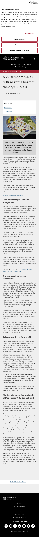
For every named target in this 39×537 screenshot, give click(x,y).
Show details (29, 33)
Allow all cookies (19, 39)
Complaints (19, 512)
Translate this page (21, 67)
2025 (21, 71)
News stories (8, 108)
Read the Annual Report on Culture (13, 195)
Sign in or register (16, 64)
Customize (18, 45)
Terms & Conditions (19, 509)
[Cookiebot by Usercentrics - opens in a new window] (29, 2)
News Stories (13, 71)
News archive (8, 111)
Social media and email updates (19, 521)
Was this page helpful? (18, 482)
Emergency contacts (19, 506)
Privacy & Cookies (19, 514)
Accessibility (27, 64)
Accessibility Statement (19, 517)
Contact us (19, 503)
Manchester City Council (16, 57)
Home (5, 71)
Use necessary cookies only (19, 50)
